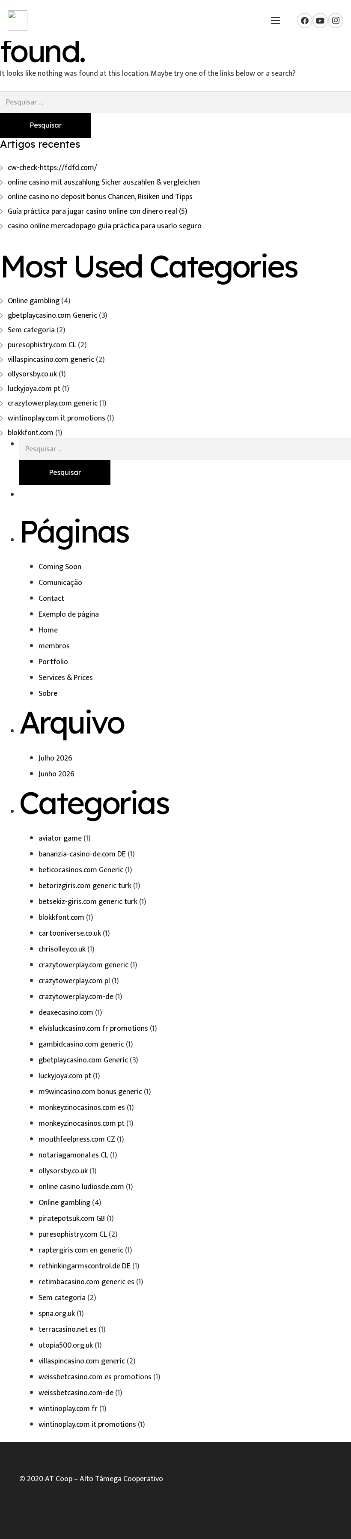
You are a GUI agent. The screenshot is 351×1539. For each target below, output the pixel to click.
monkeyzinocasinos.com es (82, 1107)
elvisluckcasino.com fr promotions (93, 1028)
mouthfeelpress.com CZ (77, 1139)
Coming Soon (60, 567)
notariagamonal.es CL (73, 1155)
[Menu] (275, 20)
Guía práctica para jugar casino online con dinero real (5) (97, 211)
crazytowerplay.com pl (74, 981)
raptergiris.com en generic (81, 1250)
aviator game (60, 838)
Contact (51, 598)
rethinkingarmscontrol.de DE (85, 1266)
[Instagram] (335, 20)
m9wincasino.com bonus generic (90, 1092)
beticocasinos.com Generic (81, 870)
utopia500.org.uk (66, 1345)
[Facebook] (304, 20)
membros (54, 646)
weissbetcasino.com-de (76, 1393)
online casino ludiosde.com (81, 1187)
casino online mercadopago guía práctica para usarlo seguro (105, 226)
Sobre (48, 693)
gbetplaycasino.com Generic (52, 315)
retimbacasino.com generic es (86, 1282)
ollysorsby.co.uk (32, 374)
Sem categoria (31, 330)
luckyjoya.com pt (34, 388)
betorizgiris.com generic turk (85, 886)
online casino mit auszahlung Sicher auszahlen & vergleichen (104, 182)
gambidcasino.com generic (81, 1044)
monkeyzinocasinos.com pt (82, 1123)
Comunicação (60, 582)
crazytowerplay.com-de (76, 996)
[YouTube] (320, 20)
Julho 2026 (55, 758)
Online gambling (33, 301)
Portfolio (53, 662)
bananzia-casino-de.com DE (82, 854)
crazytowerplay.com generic (53, 403)
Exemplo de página (69, 614)
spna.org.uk (57, 1313)
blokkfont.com (31, 433)
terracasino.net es (68, 1329)
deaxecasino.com (66, 1012)
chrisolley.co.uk (62, 949)
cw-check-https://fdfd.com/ (52, 167)
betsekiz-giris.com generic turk (88, 901)
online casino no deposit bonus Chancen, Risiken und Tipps (100, 197)
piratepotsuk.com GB (72, 1218)
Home (48, 630)
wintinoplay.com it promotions (56, 418)
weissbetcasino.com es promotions (95, 1377)
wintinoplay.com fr (68, 1408)
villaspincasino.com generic (51, 359)
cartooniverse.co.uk (70, 933)
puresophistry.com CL (42, 345)
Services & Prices (66, 677)
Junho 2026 (56, 774)
